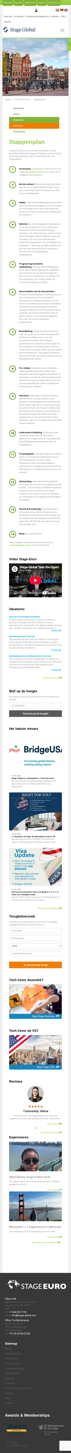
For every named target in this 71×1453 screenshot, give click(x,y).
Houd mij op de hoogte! (35, 713)
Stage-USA (18, 2)
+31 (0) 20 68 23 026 (19, 1333)
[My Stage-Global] (36, 10)
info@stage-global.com (24, 1315)
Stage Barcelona (13, 1353)
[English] (66, 10)
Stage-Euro (42, 2)
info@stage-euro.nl (22, 545)
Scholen (55, 16)
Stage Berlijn (11, 1358)
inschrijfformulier (34, 172)
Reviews (15, 1081)
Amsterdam (18, 108)
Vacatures (17, 609)
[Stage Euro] (35, 29)
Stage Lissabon (13, 1363)
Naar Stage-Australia (43, 1016)
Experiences (18, 1137)
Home (8, 99)
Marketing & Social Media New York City (30, 656)
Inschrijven (18, 126)
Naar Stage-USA (45, 1067)
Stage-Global (7, 2)
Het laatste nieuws (23, 728)
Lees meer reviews (49, 1132)
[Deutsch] (61, 10)
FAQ (63, 16)
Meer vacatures (50, 678)
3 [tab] (40, 1128)
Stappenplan (39, 99)
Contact (7, 22)
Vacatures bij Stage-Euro (37, 16)
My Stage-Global (46, 10)
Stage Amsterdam (14, 1368)
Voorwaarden (19, 132)
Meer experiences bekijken (44, 1242)
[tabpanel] (35, 1105)
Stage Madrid (12, 1373)
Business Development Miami (24, 616)
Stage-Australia (30, 2)
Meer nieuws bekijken (48, 908)
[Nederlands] (57, 10)
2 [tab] (35, 1128)
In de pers (19, 16)
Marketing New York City (22, 636)
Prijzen (16, 114)
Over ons (8, 16)
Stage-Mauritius (54, 2)
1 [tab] (30, 1128)
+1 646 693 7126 (17, 1312)
